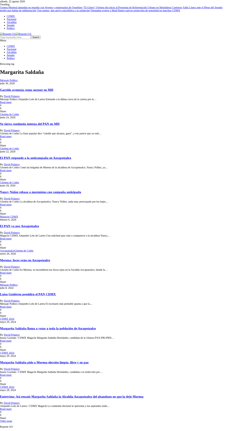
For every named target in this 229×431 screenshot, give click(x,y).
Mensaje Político (9, 80)
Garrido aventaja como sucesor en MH (26, 90)
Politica (11, 28)
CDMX (11, 16)
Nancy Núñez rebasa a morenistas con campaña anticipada (40, 192)
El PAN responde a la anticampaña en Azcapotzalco (35, 158)
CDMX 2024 (7, 318)
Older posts (6, 421)
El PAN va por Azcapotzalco (19, 226)
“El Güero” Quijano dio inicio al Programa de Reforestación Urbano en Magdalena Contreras (132, 7)
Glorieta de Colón (9, 114)
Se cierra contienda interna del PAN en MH (30, 124)
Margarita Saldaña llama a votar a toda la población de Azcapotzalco (48, 328)
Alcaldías (12, 22)
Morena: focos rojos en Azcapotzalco (25, 260)
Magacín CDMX (9, 216)
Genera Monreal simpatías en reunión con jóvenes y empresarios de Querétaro (41, 7)
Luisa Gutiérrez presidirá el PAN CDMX (28, 294)
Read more (6, 102)
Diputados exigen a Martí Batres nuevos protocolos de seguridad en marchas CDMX (135, 10)
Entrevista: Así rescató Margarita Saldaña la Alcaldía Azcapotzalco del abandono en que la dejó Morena (72, 396)
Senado (11, 25)
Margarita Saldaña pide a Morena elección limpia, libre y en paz (44, 362)
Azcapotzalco (7, 250)
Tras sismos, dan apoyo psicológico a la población (63, 10)
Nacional (11, 19)
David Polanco (12, 96)
